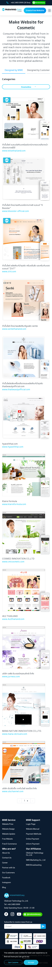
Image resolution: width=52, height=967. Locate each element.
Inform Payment (32, 844)
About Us (6, 853)
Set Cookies (13, 962)
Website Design (8, 829)
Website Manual (32, 829)
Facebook (6, 877)
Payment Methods (33, 834)
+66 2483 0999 (17, 2)
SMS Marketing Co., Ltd (35, 860)
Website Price (7, 824)
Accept (31, 962)
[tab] (14, 820)
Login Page (30, 824)
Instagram (6, 882)
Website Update (8, 834)
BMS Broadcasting (33, 865)
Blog (4, 887)
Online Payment (32, 839)
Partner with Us (8, 868)
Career (5, 863)
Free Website (7, 839)
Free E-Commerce (9, 844)
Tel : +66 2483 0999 (12, 904)
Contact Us (6, 858)
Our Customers (8, 872)
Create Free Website (35, 10)
